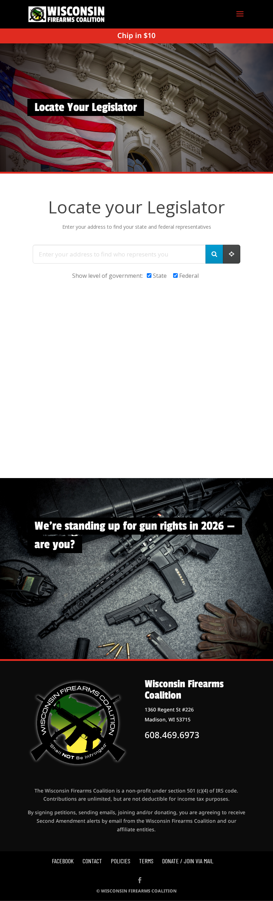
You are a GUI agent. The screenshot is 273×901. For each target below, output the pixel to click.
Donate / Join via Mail (187, 861)
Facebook (63, 861)
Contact (92, 861)
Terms (146, 861)
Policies (120, 861)
